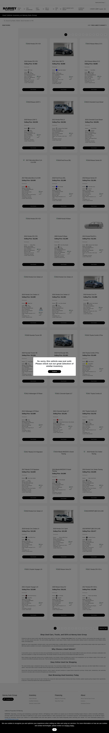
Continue (54, 371)
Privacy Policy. (69, 726)
